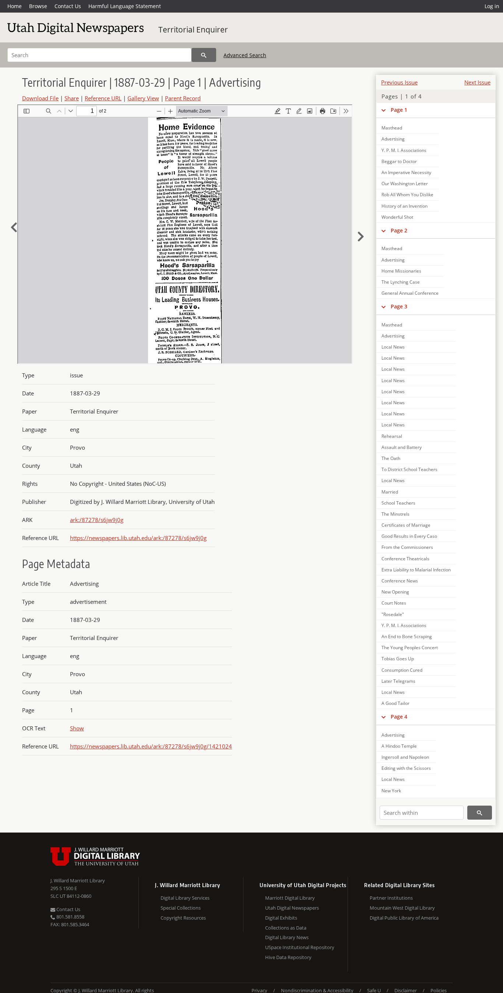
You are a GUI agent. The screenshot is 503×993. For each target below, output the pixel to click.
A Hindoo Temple (399, 746)
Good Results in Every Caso (409, 536)
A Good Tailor (395, 703)
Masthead (391, 128)
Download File (40, 98)
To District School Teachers (409, 469)
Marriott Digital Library (290, 898)
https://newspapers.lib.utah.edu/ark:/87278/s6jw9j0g (138, 538)
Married (389, 492)
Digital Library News (287, 937)
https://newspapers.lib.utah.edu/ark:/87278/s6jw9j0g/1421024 (151, 746)
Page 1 (399, 109)
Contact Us (67, 6)
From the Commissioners (407, 547)
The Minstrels (395, 514)
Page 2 (399, 230)
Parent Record (183, 98)
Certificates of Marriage (405, 525)
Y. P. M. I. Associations (403, 150)
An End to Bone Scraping (406, 636)
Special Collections (181, 907)
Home (14, 6)
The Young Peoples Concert (409, 647)
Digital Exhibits (281, 917)
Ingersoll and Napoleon (405, 757)
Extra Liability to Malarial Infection (416, 570)
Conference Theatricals (405, 559)
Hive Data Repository (288, 957)
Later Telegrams (398, 681)
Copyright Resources (183, 917)
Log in (492, 6)
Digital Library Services (185, 898)
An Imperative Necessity (406, 172)
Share (71, 98)
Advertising (393, 139)
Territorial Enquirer (193, 29)
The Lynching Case (400, 282)
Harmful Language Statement (124, 6)
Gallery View (143, 98)
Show (77, 728)
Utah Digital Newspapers (292, 907)
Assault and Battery (401, 447)
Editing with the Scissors (406, 768)
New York (391, 791)
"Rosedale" (392, 614)
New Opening (395, 592)
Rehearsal (391, 436)
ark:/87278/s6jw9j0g (96, 519)
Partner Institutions (391, 898)
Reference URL (103, 98)
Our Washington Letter (404, 183)
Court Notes (393, 603)
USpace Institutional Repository (299, 947)
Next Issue (477, 82)
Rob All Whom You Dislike (407, 194)
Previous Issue (399, 82)
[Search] (203, 55)
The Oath (390, 458)
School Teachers (398, 503)
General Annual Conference (410, 293)
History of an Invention (404, 206)
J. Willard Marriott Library (77, 880)
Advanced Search (245, 55)
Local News (393, 347)
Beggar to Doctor (399, 161)
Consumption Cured (401, 670)
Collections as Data (285, 927)
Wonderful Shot (397, 217)
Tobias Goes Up (397, 658)
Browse (38, 6)
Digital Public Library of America (404, 917)
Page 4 (399, 716)
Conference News (399, 581)
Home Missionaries (401, 271)
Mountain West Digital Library (402, 907)
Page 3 (399, 306)
